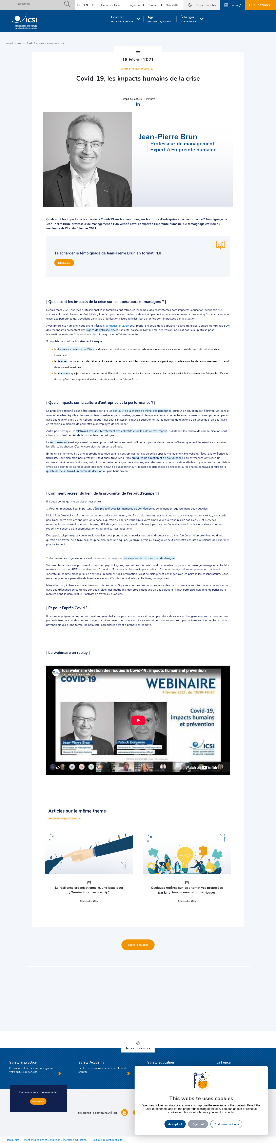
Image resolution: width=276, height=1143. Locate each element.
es (93, 5)
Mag (19, 43)
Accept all (175, 1124)
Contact (153, 5)
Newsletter (172, 5)
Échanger (188, 19)
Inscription (38, 1101)
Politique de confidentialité (107, 1140)
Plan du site (12, 1140)
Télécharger (64, 262)
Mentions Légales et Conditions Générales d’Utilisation (55, 1140)
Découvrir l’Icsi (110, 5)
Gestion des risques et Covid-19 (64, 818)
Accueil (9, 43)
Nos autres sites (206, 5)
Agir (159, 19)
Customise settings (226, 1124)
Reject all (198, 1124)
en (86, 5)
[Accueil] (24, 21)
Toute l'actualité (138, 945)
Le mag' (236, 5)
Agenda (135, 5)
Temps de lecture (131, 99)
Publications (259, 4)
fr (78, 5)
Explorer (122, 19)
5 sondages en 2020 (116, 325)
